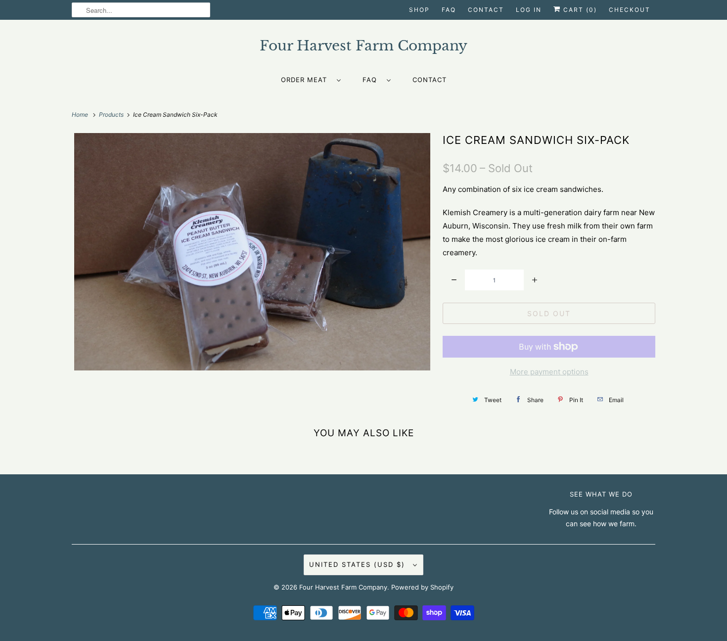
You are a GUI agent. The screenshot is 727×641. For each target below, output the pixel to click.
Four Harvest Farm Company (343, 587)
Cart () (579, 9)
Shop (419, 9)
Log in (529, 9)
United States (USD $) (358, 564)
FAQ (449, 9)
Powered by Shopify (422, 587)
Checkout (629, 9)
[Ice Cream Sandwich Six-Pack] (252, 251)
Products (112, 114)
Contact (486, 9)
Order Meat (306, 80)
